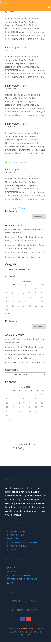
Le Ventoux (13, 538)
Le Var (10, 582)
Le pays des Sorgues (17, 546)
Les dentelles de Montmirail (22, 542)
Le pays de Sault (15, 535)
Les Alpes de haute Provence (22, 579)
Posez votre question (25, 457)
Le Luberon (13, 549)
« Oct (7, 313)
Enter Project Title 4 (15, 123)
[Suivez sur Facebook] (22, 619)
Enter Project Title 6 (15, 169)
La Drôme (12, 571)
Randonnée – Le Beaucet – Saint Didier (23, 257)
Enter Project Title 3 (15, 47)
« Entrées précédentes (15, 208)
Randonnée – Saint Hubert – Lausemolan (24, 252)
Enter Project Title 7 (15, 85)
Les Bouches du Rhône (19, 575)
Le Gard (11, 568)
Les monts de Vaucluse (19, 531)
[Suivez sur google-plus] (28, 619)
